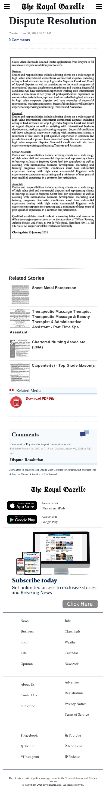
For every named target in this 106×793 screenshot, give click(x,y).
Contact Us (29, 694)
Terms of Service (30, 474)
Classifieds (72, 631)
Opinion (27, 663)
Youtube (74, 735)
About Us (28, 684)
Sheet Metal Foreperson (54, 287)
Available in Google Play (50, 519)
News (25, 620)
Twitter (29, 745)
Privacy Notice (75, 703)
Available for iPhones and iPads (53, 505)
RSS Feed (74, 745)
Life (24, 652)
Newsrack (72, 663)
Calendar (71, 652)
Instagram (31, 756)
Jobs (68, 620)
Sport (25, 642)
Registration (74, 692)
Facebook (30, 735)
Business (27, 631)
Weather (71, 642)
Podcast (74, 756)
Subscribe (28, 705)
